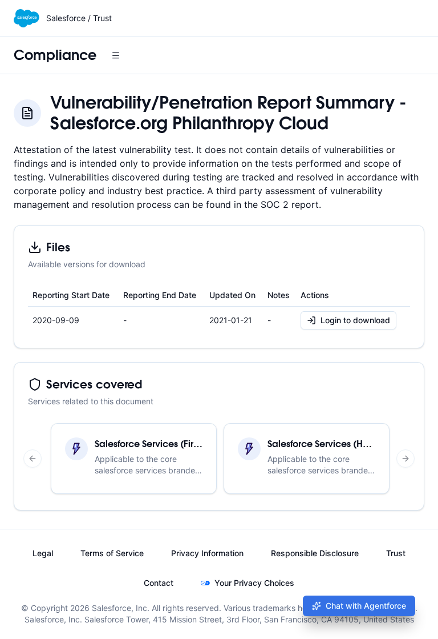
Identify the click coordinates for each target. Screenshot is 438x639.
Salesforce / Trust (79, 18)
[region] (219, 458)
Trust (395, 553)
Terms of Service (112, 553)
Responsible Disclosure (315, 553)
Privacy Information (207, 553)
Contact (158, 583)
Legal (43, 553)
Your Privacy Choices (254, 583)
